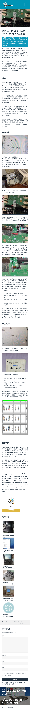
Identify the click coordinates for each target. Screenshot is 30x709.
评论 (3, 636)
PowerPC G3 (16, 623)
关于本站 (4, 707)
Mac (12, 623)
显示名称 (4, 655)
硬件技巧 (22, 623)
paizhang (15, 621)
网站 (3, 667)
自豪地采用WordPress (13, 707)
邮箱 (3, 661)
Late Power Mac (6, 623)
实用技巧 (21, 621)
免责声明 (7, 102)
